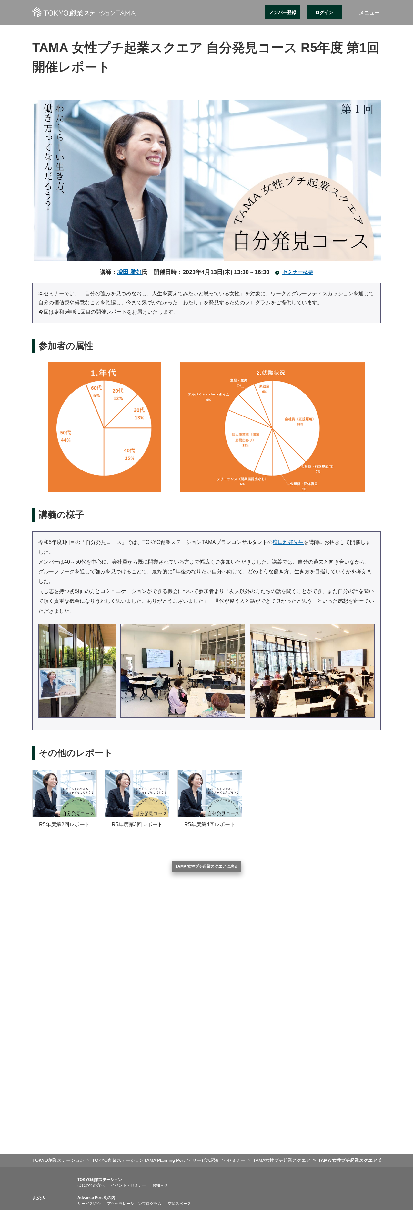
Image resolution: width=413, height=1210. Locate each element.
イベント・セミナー (128, 1185)
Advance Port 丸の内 (96, 1197)
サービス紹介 (89, 1203)
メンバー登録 (282, 12)
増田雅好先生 (288, 542)
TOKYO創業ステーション (99, 1179)
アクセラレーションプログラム (134, 1203)
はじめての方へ (91, 1185)
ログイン (324, 12)
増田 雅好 (129, 272)
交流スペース (179, 1203)
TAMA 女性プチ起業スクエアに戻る (207, 866)
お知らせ (160, 1185)
